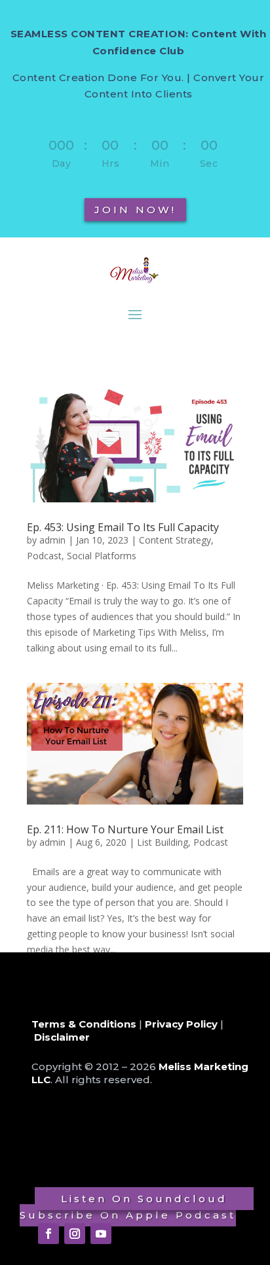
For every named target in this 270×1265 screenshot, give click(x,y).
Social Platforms (101, 555)
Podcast (44, 555)
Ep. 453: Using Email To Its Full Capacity (123, 527)
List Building (162, 842)
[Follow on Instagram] (74, 1233)
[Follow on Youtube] (100, 1233)
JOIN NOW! (135, 209)
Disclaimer (62, 1037)
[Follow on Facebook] (48, 1233)
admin (52, 540)
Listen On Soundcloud (144, 1198)
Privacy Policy (181, 1024)
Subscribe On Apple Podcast (128, 1215)
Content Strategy (175, 540)
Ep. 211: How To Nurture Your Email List (125, 829)
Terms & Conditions (83, 1024)
